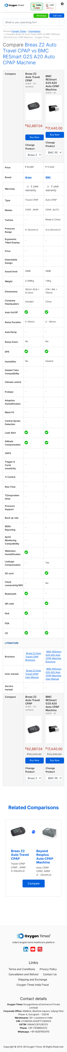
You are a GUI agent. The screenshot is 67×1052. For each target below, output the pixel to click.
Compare (33, 883)
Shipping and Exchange (32, 979)
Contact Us (50, 974)
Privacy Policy (48, 969)
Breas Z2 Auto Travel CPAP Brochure (33, 656)
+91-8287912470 (39, 1031)
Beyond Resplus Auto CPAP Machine (44, 856)
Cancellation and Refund (23, 974)
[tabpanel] (33, 858)
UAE (50, 6)
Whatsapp (41, 15)
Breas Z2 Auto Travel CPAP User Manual (33, 674)
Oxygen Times (19, 31)
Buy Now (34, 137)
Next (63, 866)
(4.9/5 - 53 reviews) (30, 85)
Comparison (34, 31)
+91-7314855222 (37, 1027)
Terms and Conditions (22, 969)
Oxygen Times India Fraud (33, 984)
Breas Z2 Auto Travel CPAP (20, 854)
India (37, 6)
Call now (57, 15)
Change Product (30, 146)
